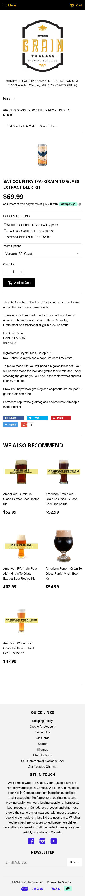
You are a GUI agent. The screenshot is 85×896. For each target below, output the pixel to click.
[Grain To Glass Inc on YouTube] (54, 842)
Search (42, 743)
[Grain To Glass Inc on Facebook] (31, 842)
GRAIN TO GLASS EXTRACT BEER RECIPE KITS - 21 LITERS (37, 112)
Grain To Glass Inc (32, 882)
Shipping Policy (42, 720)
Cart (78, 5)
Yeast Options (12, 246)
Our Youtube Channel (42, 766)
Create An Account (42, 726)
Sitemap (42, 749)
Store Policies (42, 755)
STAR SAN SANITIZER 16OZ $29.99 (30, 231)
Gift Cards (43, 738)
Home (6, 98)
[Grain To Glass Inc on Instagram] (42, 842)
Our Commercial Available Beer (42, 760)
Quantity (8, 264)
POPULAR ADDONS (16, 216)
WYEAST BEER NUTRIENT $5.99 (28, 237)
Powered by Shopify (59, 882)
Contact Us (42, 732)
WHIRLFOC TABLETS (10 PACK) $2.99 (32, 225)
